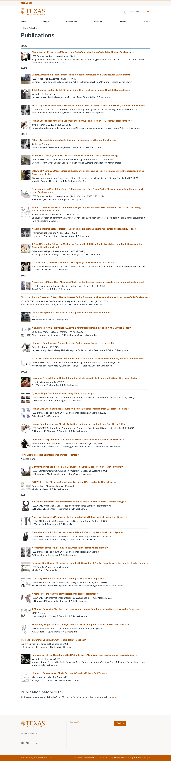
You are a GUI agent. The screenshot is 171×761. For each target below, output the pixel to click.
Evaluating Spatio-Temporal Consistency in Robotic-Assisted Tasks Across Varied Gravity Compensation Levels (88, 105)
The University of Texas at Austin (34, 758)
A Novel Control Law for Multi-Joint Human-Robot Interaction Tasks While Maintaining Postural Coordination (87, 358)
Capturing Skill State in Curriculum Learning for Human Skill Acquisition (68, 578)
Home (23, 22)
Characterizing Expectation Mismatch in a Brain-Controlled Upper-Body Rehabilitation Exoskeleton (82, 52)
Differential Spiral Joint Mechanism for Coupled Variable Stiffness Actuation (70, 312)
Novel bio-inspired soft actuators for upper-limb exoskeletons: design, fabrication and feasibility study (83, 229)
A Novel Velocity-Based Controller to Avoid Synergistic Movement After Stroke (72, 262)
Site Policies (100, 758)
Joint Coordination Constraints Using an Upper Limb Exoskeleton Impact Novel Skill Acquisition (80, 90)
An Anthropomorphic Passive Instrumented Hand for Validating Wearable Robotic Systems (77, 532)
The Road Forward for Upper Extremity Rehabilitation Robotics (52, 640)
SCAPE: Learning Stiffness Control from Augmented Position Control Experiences (73, 482)
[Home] (33, 12)
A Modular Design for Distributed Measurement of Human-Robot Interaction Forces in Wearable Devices (84, 609)
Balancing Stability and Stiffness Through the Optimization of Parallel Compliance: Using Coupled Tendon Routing (89, 563)
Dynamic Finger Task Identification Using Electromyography (62, 393)
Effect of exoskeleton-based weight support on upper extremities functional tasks (73, 140)
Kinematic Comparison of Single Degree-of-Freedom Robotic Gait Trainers (69, 673)
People (46, 22)
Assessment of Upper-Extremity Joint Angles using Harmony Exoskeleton (69, 548)
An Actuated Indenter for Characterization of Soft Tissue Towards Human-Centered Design (78, 501)
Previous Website (76, 722)
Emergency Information (83, 758)
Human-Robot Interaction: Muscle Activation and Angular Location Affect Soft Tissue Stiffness (80, 424)
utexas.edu (26, 3)
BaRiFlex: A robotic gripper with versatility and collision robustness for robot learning (75, 155)
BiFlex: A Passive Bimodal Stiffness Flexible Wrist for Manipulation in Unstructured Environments (81, 75)
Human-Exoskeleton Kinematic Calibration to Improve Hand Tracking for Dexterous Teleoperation (81, 121)
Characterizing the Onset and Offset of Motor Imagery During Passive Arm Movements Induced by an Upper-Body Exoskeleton (84, 297)
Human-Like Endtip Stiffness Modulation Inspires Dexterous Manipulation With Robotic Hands (79, 409)
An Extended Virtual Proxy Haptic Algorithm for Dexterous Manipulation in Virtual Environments (80, 328)
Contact (146, 22)
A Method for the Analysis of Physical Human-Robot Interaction (64, 594)
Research (98, 22)
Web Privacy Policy (141, 758)
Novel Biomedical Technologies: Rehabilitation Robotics (49, 455)
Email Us (120, 723)
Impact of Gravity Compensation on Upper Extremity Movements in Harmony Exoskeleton (77, 439)
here (113, 697)
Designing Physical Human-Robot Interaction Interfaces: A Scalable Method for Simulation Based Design (84, 378)
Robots (122, 22)
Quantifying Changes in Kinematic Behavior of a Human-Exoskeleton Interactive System (76, 467)
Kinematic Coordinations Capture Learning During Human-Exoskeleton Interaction (73, 343)
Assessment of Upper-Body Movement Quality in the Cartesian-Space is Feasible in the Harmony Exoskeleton (87, 282)
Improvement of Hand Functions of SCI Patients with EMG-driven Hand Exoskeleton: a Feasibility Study (84, 655)
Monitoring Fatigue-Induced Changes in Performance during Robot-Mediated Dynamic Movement (81, 624)
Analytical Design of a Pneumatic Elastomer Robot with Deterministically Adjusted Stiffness (78, 517)
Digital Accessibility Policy (119, 758)
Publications (71, 22)
